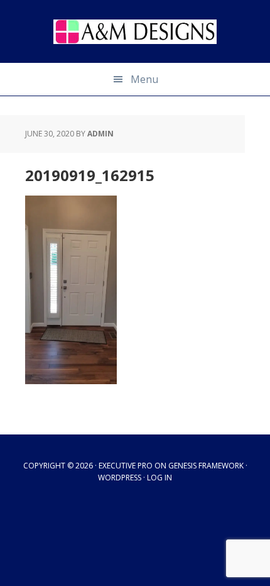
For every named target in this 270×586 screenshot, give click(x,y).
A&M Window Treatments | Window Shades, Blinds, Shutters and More (135, 31)
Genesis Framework (206, 465)
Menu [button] (144, 79)
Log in (159, 477)
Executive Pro (126, 465)
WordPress (119, 477)
